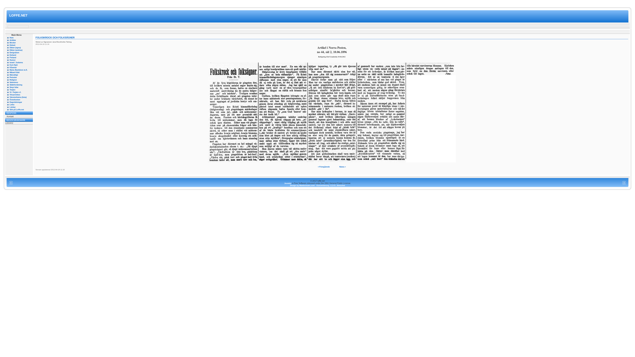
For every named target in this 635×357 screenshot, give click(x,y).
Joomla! (287, 183)
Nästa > (342, 167)
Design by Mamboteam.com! (302, 185)
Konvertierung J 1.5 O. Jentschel (331, 185)
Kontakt (10, 116)
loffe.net (18, 15)
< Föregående (324, 167)
